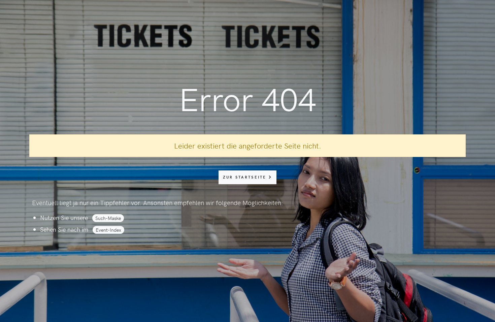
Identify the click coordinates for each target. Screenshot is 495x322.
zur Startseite (246, 177)
